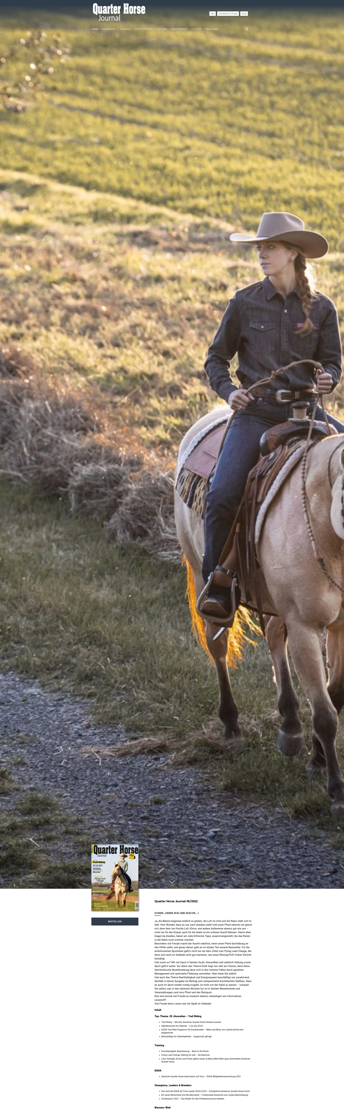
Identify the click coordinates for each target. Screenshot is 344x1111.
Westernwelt (180, 29)
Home (94, 29)
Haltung (162, 29)
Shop (244, 13)
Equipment (109, 29)
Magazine (211, 29)
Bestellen (115, 921)
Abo (212, 13)
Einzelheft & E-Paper (228, 13)
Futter (197, 29)
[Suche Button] (247, 29)
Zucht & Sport (144, 29)
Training (125, 29)
